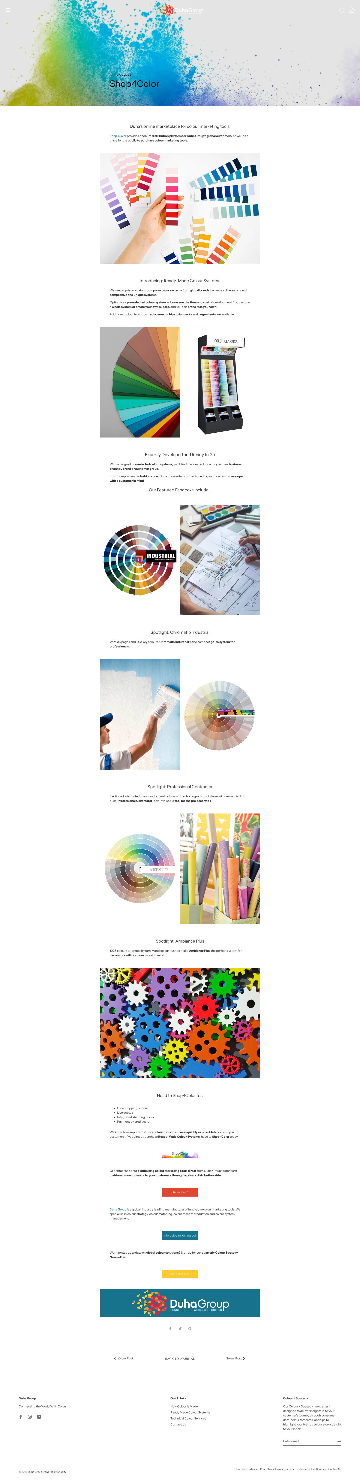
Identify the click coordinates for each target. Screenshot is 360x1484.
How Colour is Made (184, 1406)
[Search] (342, 10)
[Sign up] (339, 1441)
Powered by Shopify (54, 1471)
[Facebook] (20, 1416)
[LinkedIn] (39, 1416)
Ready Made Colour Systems (190, 1412)
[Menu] (8, 10)
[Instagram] (30, 1416)
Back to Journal (180, 1359)
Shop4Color (118, 136)
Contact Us (178, 1424)
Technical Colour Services (188, 1418)
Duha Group (118, 1209)
